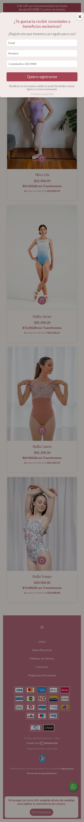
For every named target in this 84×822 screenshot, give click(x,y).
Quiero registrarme (42, 77)
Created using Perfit (42, 94)
